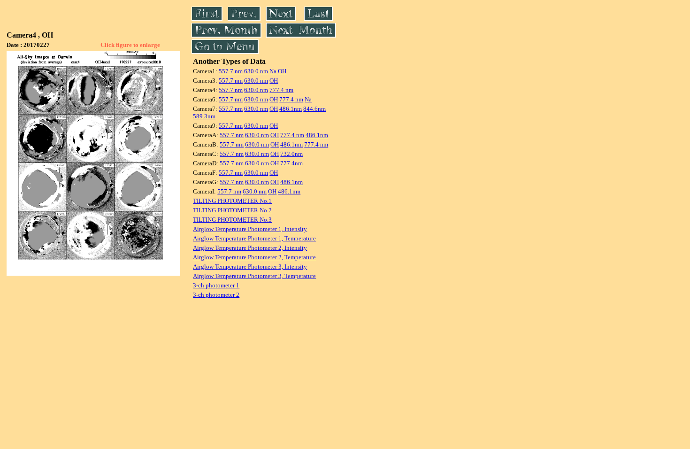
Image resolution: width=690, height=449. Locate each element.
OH (282, 71)
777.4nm (291, 163)
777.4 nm (281, 89)
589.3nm (204, 116)
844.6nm (314, 108)
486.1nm (290, 108)
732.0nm (291, 153)
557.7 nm (231, 71)
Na (272, 71)
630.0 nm (256, 71)
